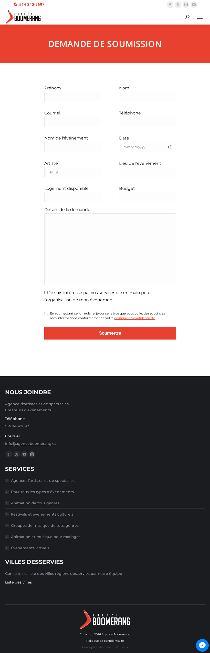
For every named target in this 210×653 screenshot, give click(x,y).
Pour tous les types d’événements (42, 491)
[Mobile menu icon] (200, 17)
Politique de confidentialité (105, 641)
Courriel (52, 113)
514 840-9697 (32, 4)
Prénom (52, 88)
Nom (124, 88)
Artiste (51, 163)
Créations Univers (115, 647)
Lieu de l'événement (140, 163)
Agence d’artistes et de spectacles (43, 480)
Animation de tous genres (35, 503)
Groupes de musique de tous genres (45, 525)
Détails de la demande (67, 209)
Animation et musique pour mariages (45, 536)
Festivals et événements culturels (42, 514)
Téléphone (130, 113)
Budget (127, 188)
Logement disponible (66, 188)
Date (124, 138)
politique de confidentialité (134, 318)
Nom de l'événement (66, 138)
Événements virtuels (30, 548)
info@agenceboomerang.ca (30, 443)
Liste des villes (18, 582)
